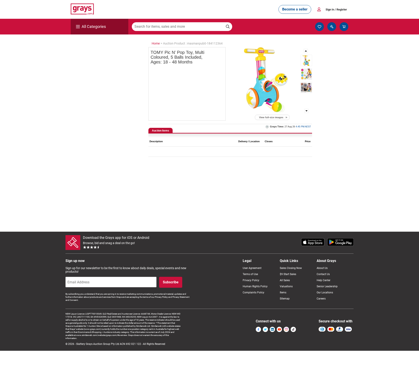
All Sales (285, 280)
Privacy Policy (251, 280)
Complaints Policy (253, 292)
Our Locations (325, 292)
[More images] (306, 51)
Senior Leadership (327, 286)
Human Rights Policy (255, 286)
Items (283, 292)
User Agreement (252, 268)
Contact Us (323, 274)
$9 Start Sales (288, 274)
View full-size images (271, 117)
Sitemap (285, 298)
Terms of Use (250, 274)
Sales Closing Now (291, 268)
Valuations (286, 286)
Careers (321, 298)
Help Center (323, 280)
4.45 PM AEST (303, 126)
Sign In (336, 9)
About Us (322, 268)
